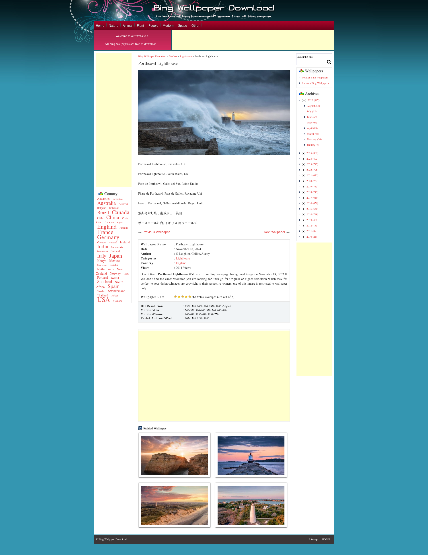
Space (182, 25)
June (312, 117)
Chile (100, 218)
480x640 (200, 310)
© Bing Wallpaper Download (111, 539)
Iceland (125, 242)
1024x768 (190, 318)
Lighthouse (186, 56)
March (313, 133)
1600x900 (202, 306)
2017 (312, 197)
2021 (312, 175)
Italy (101, 255)
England (107, 226)
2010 (312, 236)
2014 (312, 214)
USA (103, 299)
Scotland (104, 281)
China (112, 217)
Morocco (102, 265)
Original (226, 306)
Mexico (114, 260)
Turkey (114, 295)
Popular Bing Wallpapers (315, 77)
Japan (115, 255)
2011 (311, 231)
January (313, 144)
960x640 (189, 314)
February (314, 139)
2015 (312, 208)
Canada (121, 212)
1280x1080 (203, 318)
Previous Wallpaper (156, 232)
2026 (313, 100)
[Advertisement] (253, 40)
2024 (312, 158)
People (153, 25)
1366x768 (190, 306)
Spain (114, 286)
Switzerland (117, 290)
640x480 (221, 310)
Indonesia (117, 247)
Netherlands (105, 269)
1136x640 (201, 314)
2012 (312, 225)
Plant (140, 25)
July (312, 111)
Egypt (120, 222)
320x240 (211, 310)
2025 (312, 153)
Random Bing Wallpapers (315, 83)
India (102, 246)
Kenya (101, 260)
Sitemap (313, 539)
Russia (115, 277)
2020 (312, 181)
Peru (126, 273)
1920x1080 (215, 306)
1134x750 (213, 314)
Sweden (101, 291)
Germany (108, 237)
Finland (123, 228)
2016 (312, 203)
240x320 (189, 310)
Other (195, 25)
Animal (127, 25)
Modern (168, 25)
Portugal (102, 277)
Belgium (101, 208)
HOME (326, 539)
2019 (312, 186)
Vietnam (117, 300)
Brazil (103, 212)
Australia (106, 202)
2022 (312, 169)
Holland (113, 242)
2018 (312, 192)
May (312, 122)
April (312, 128)
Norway (115, 273)
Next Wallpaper (274, 232)
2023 (312, 164)
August (313, 105)
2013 (312, 220)
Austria (123, 204)
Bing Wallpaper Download (152, 56)
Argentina (118, 198)
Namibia (113, 265)
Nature (113, 25)
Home (100, 25)
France (105, 232)
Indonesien (103, 251)
